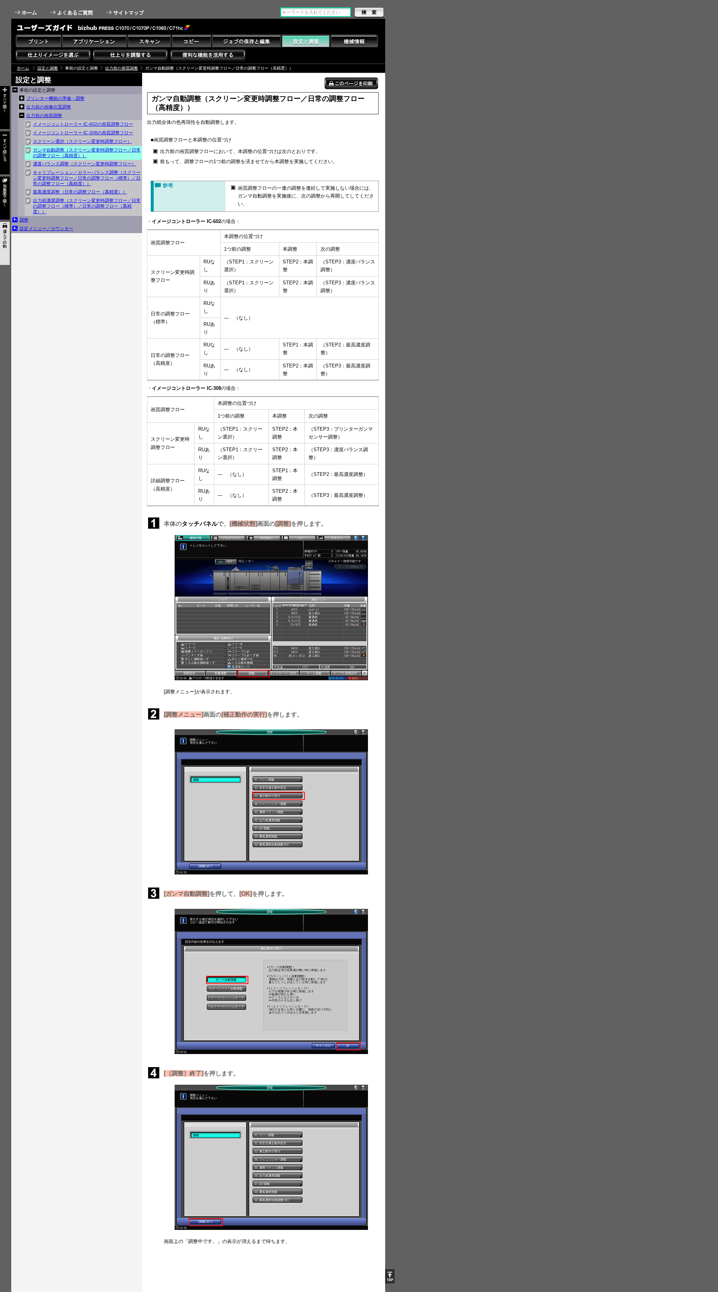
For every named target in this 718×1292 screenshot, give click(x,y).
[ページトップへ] (390, 1276)
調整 (23, 220)
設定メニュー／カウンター (46, 228)
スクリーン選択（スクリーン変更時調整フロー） (82, 141)
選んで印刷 (5, 243)
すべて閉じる (5, 152)
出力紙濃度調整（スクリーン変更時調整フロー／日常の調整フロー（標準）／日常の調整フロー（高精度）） (87, 206)
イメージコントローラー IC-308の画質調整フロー (83, 133)
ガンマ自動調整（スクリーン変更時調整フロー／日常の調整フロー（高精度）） (87, 153)
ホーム (26, 12)
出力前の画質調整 (121, 68)
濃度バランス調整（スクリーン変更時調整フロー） (84, 164)
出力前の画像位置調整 (48, 107)
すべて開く (5, 107)
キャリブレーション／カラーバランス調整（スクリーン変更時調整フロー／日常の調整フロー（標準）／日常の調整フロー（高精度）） (87, 178)
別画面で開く (5, 198)
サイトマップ (126, 12)
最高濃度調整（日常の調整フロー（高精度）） (80, 192)
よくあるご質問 (72, 12)
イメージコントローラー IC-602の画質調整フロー (83, 124)
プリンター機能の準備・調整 (55, 98)
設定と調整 (47, 68)
